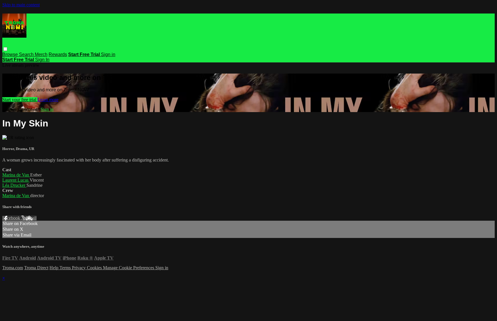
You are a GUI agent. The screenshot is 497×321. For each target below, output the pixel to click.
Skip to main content (21, 4)
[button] (5, 49)
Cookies (95, 267)
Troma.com (12, 267)
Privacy (79, 267)
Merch (41, 54)
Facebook (11, 218)
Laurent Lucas (16, 180)
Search (27, 54)
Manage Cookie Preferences (129, 267)
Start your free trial (19, 99)
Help (54, 267)
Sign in (108, 54)
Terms (66, 267)
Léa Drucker (14, 185)
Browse (10, 54)
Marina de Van (16, 174)
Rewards (58, 54)
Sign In (42, 59)
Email (31, 218)
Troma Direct (36, 267)
